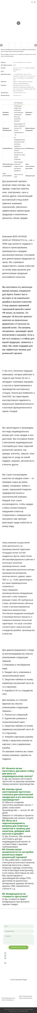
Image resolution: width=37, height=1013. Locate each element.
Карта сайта (24, 1011)
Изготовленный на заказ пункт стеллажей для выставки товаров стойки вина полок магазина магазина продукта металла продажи (9, 999)
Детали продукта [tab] (18, 102)
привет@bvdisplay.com (14, 955)
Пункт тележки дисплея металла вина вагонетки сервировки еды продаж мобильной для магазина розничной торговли (26, 997)
